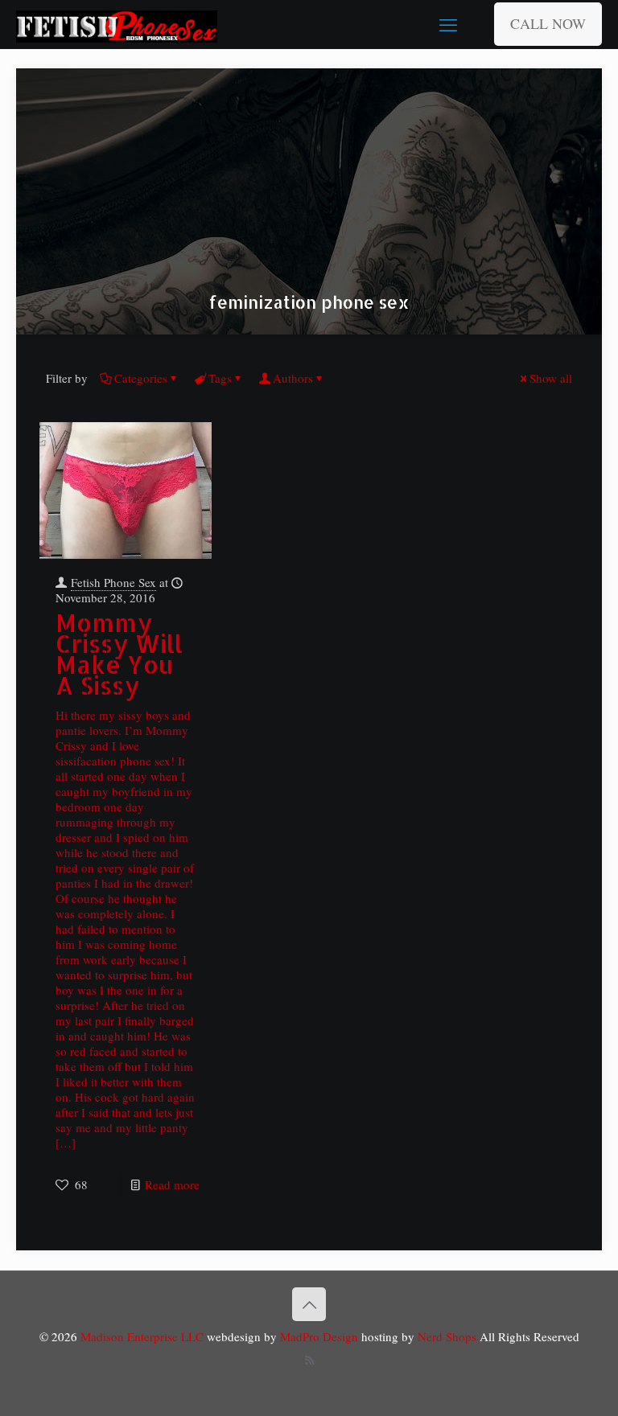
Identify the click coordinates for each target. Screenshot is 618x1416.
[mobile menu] (448, 24)
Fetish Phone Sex (113, 582)
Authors (293, 378)
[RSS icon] (309, 1360)
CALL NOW (548, 23)
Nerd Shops (447, 1336)
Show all (550, 378)
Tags (220, 378)
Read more (172, 1184)
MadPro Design (320, 1336)
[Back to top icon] (309, 1304)
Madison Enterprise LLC (143, 1336)
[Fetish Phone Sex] (116, 24)
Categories (140, 378)
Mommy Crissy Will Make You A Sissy (119, 653)
